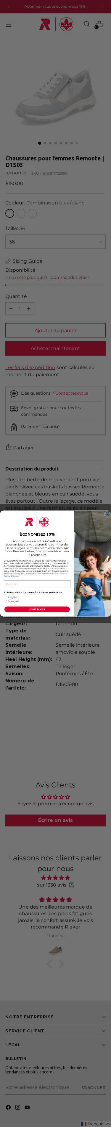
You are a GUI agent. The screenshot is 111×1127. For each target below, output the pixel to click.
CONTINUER (37, 609)
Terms (15, 576)
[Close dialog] (107, 514)
